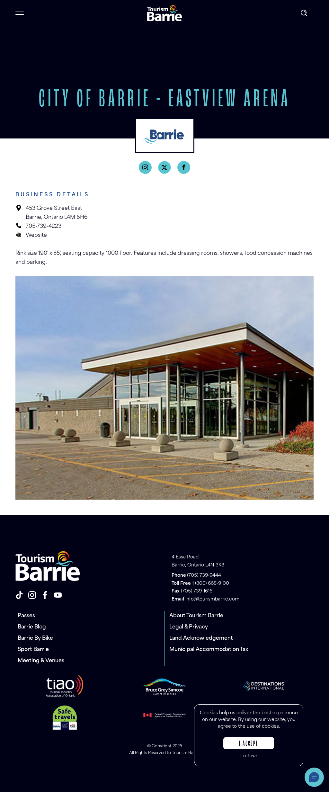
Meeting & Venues (41, 660)
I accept (248, 744)
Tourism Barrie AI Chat (314, 777)
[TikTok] (19, 595)
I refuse (248, 756)
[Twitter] (164, 167)
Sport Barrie (33, 649)
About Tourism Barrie (196, 615)
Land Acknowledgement (201, 638)
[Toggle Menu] (19, 13)
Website (36, 235)
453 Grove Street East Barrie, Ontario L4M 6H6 (57, 213)
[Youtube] (58, 595)
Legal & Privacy (188, 627)
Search (304, 13)
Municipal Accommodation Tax (208, 649)
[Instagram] (145, 167)
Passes (26, 615)
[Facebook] (183, 167)
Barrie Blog (32, 627)
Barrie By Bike (35, 638)
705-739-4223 (43, 226)
